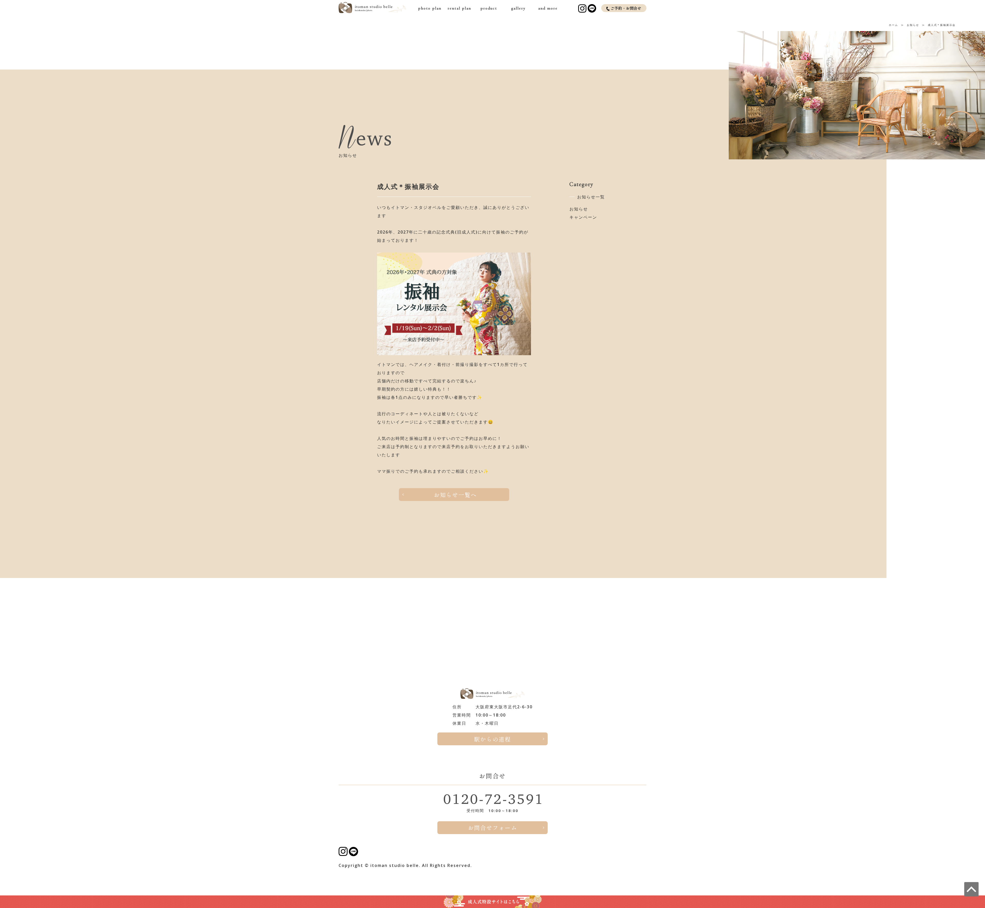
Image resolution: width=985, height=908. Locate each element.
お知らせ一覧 (591, 197)
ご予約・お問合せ (625, 8)
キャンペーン (583, 217)
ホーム (893, 25)
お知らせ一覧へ (455, 494)
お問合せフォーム (492, 827)
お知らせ (913, 25)
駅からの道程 (492, 739)
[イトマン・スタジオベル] (372, 10)
